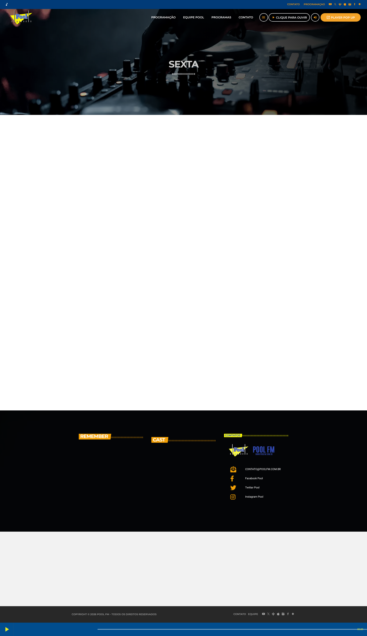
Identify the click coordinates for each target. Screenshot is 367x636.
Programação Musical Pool (102, 169)
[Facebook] (354, 4)
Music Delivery (167, 169)
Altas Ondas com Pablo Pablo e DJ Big (117, 476)
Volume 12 (86, 370)
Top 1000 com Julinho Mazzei (114, 455)
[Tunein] (340, 4)
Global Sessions (244, 320)
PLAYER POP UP (340, 17)
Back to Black (243, 270)
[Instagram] (349, 4)
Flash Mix (162, 270)
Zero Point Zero (168, 370)
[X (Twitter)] (335, 4)
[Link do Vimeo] (22, 17)
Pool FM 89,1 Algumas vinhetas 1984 (113, 499)
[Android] (359, 4)
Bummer (180, 498)
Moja (175, 459)
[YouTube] (330, 4)
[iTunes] (345, 4)
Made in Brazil (90, 219)
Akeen (177, 478)
